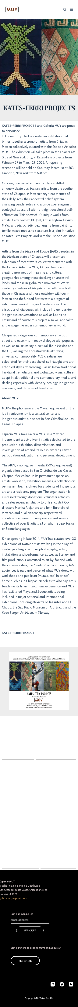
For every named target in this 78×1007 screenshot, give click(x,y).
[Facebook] (62, 984)
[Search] (64, 9)
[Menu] (71, 9)
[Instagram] (53, 984)
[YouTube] (71, 984)
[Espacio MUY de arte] (12, 9)
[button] (39, 738)
